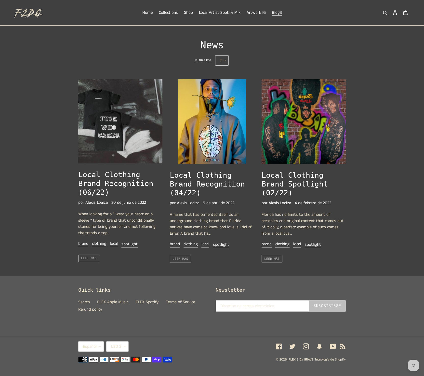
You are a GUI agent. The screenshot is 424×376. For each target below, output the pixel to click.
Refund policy (90, 309)
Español (90, 346)
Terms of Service (180, 302)
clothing (99, 243)
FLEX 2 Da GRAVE (301, 359)
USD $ (116, 346)
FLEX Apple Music (112, 302)
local (114, 243)
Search (84, 302)
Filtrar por (203, 60)
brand (83, 243)
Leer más (89, 258)
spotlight (129, 244)
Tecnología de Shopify (330, 359)
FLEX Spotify (147, 302)
